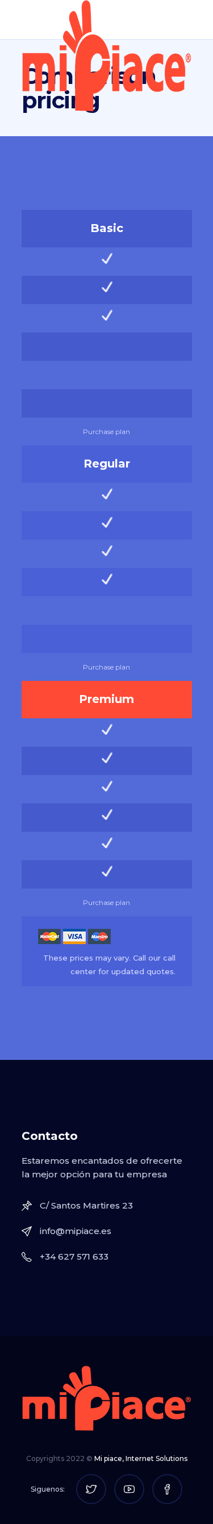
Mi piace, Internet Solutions (140, 1458)
